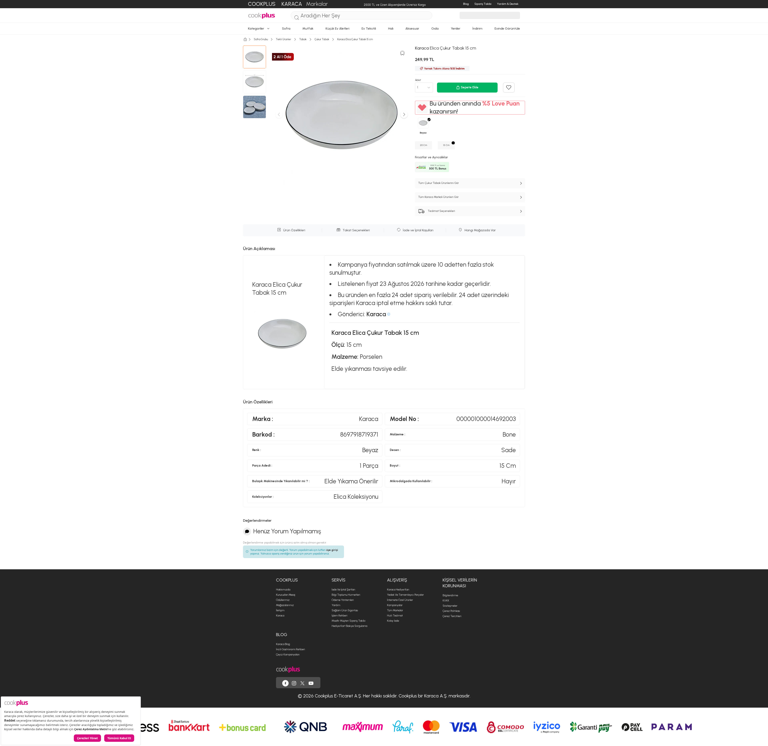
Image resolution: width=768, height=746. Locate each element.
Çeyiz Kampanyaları (288, 654)
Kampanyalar (395, 605)
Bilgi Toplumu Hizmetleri (346, 594)
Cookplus (287, 580)
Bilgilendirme (450, 595)
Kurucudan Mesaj (285, 594)
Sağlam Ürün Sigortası (345, 610)
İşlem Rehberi (339, 615)
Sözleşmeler (450, 605)
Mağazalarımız (285, 605)
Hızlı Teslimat (395, 615)
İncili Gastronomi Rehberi (290, 649)
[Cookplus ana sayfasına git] (288, 669)
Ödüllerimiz (283, 600)
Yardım (336, 605)
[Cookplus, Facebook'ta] (285, 683)
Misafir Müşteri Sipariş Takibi (348, 620)
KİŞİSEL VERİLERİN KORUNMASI (460, 582)
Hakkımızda (283, 589)
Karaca (280, 615)
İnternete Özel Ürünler (400, 600)
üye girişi (332, 550)
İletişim (280, 610)
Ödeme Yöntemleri (343, 600)
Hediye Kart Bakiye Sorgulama (349, 626)
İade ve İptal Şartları (343, 589)
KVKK (446, 600)
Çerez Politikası (451, 611)
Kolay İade (393, 620)
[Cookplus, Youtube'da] (311, 683)
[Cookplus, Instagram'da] (294, 683)
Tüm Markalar (395, 610)
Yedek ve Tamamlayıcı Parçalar (405, 594)
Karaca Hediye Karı (398, 589)
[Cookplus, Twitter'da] (302, 683)
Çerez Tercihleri (452, 616)
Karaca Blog (283, 644)
